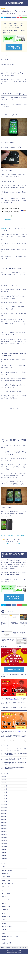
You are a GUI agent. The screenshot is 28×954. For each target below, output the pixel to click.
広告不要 (5, 909)
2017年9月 (4, 822)
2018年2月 (4, 807)
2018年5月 (4, 798)
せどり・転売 (6, 880)
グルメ (5, 890)
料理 (4, 913)
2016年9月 (4, 858)
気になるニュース (7, 926)
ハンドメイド (6, 900)
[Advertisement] (14, 423)
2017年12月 (4, 813)
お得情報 (5, 873)
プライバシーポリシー (11, 950)
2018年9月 (4, 786)
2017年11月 (4, 816)
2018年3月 (4, 804)
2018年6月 (4, 795)
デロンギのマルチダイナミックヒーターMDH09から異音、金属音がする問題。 (14, 754)
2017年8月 (4, 825)
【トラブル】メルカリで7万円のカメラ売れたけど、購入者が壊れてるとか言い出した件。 (14, 759)
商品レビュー (6, 906)
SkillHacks (13, 699)
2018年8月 (4, 789)
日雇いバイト (6, 916)
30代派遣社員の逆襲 (14, 3)
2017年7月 (4, 828)
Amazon (3, 228)
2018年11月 (4, 780)
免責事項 (19, 950)
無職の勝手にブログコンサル (10, 936)
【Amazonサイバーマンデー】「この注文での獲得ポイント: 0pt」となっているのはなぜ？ (13, 749)
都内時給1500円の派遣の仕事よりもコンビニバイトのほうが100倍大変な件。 (14, 768)
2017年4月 (4, 837)
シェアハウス (6, 893)
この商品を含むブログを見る (12, 543)
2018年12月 (4, 776)
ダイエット (6, 896)
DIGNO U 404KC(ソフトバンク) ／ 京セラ (12, 535)
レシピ (5, 903)
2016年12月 (4, 849)
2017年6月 (4, 831)
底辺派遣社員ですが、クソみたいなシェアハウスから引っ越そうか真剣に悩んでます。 (13, 763)
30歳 (4, 866)
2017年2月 (4, 843)
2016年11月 (4, 852)
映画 (4, 919)
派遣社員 (5, 929)
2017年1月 (4, 846)
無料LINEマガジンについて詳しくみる (14, 47)
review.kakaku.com (6, 219)
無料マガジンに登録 (14, 669)
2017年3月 (4, 840)
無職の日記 (6, 939)
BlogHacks (18, 731)
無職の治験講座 (7, 943)
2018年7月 (4, 792)
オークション (6, 886)
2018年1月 (4, 810)
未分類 (3, 8)
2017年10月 (4, 819)
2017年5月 (4, 834)
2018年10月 (4, 783)
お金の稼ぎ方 (6, 876)
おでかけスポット (7, 870)
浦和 (4, 933)
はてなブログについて (9, 883)
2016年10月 (4, 855)
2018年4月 (4, 801)
